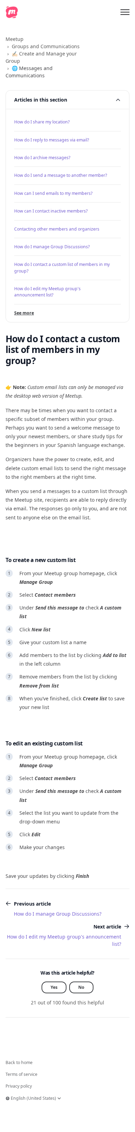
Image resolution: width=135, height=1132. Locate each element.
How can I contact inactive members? (51, 211)
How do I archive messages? (42, 158)
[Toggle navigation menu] (125, 12)
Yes (54, 987)
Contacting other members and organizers (56, 229)
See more (24, 313)
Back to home (19, 1062)
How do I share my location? (42, 122)
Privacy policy (19, 1086)
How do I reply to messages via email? (51, 140)
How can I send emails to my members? (53, 193)
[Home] (12, 12)
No (81, 987)
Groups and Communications (46, 46)
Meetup (15, 39)
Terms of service (21, 1074)
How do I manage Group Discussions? (52, 247)
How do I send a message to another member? (60, 175)
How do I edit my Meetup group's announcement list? (47, 292)
